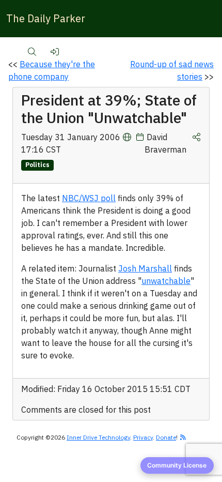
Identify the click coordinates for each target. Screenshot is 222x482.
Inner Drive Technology (98, 437)
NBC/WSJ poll (89, 198)
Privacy (143, 437)
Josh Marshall (145, 268)
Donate (166, 437)
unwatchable (166, 281)
